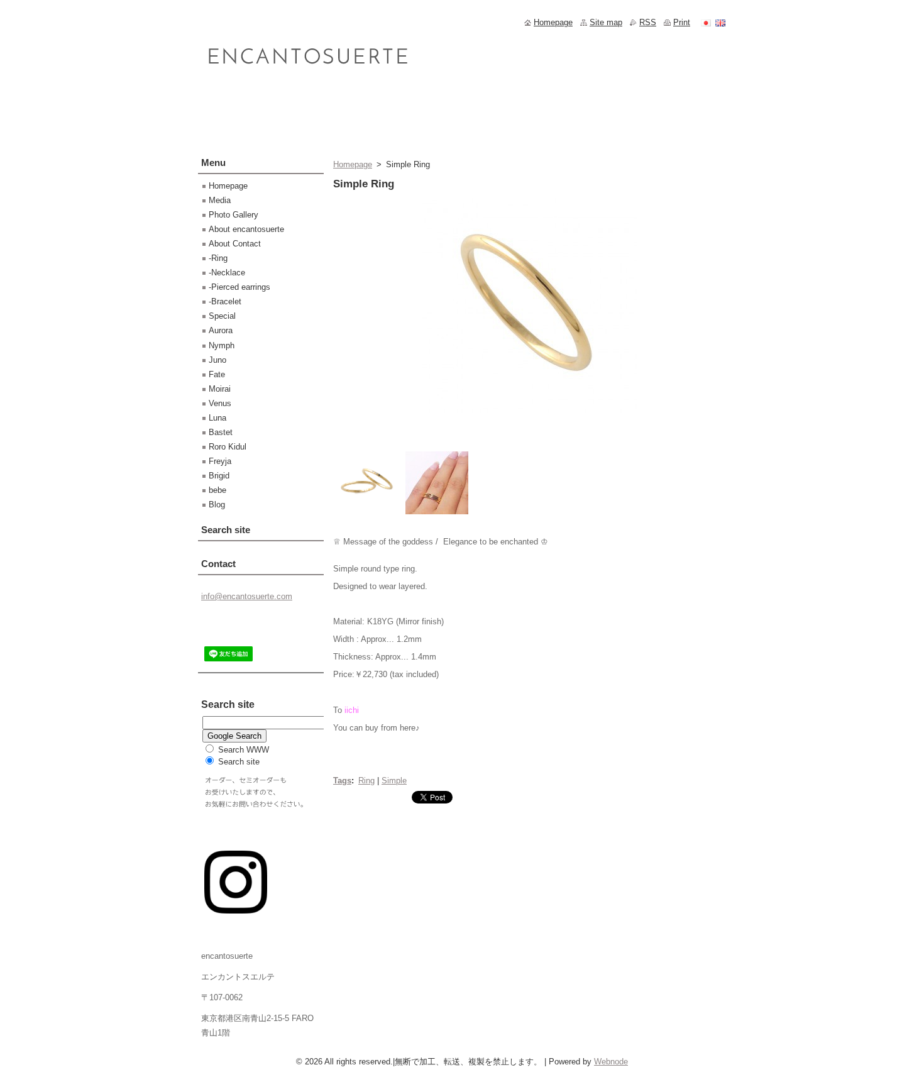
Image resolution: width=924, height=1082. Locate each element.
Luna (217, 417)
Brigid (219, 475)
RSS (647, 22)
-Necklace (227, 272)
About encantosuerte (246, 229)
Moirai (220, 389)
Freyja (220, 461)
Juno (217, 360)
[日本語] (706, 23)
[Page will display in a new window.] (530, 413)
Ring (366, 780)
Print (681, 22)
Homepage (352, 164)
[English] (720, 23)
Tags (342, 780)
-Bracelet (225, 301)
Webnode (611, 1061)
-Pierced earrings (239, 287)
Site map (606, 22)
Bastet (221, 432)
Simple (394, 780)
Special (222, 316)
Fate (217, 374)
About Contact (235, 243)
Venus (220, 403)
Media (220, 200)
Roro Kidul (227, 446)
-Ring (218, 258)
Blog (217, 504)
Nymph (221, 345)
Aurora (221, 330)
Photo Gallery (233, 214)
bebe (217, 490)
